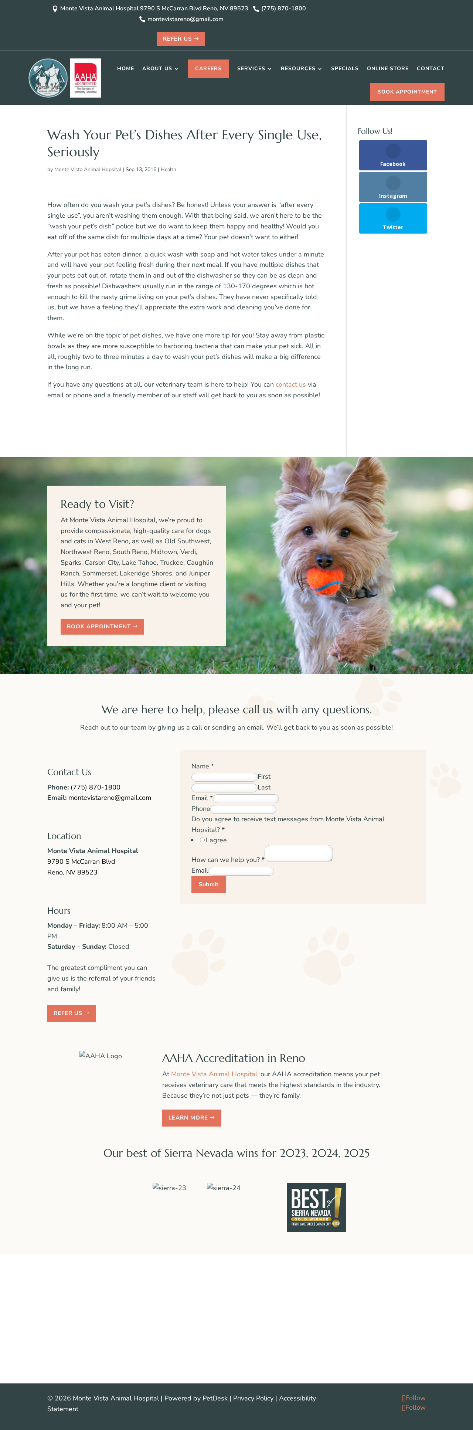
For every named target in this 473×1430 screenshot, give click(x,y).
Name (202, 766)
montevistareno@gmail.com (109, 797)
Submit (208, 884)
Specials (345, 68)
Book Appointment (407, 91)
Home (125, 68)
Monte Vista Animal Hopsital (87, 169)
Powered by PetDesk (196, 1398)
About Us (157, 68)
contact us (291, 384)
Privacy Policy (253, 1398)
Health (168, 169)
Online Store (388, 68)
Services (251, 68)
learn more (188, 1117)
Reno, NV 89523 (72, 872)
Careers (208, 68)
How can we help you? (228, 859)
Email (202, 798)
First (264, 776)
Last (264, 787)
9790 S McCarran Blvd (81, 861)
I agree (216, 840)
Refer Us (177, 39)
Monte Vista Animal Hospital (214, 1074)
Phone (200, 808)
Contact (431, 68)
